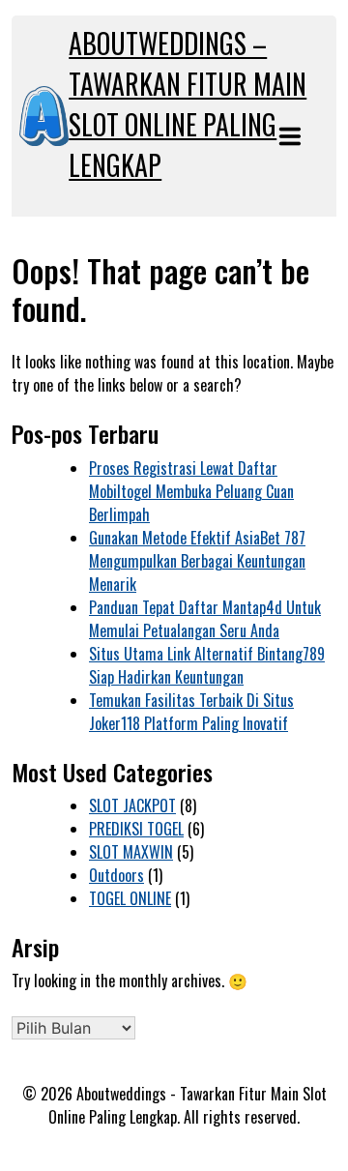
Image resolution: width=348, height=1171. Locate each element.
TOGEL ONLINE (130, 898)
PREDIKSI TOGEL (136, 828)
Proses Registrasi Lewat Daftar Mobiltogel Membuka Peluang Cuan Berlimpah (191, 491)
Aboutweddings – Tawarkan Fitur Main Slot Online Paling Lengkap (187, 104)
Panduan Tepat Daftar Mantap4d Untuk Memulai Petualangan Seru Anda (205, 619)
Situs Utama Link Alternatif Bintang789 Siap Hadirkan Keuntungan (207, 665)
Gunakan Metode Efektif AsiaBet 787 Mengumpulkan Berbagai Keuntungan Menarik (197, 561)
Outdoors (116, 875)
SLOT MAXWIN (131, 852)
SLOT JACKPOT (132, 805)
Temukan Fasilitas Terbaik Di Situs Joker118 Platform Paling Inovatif (191, 711)
